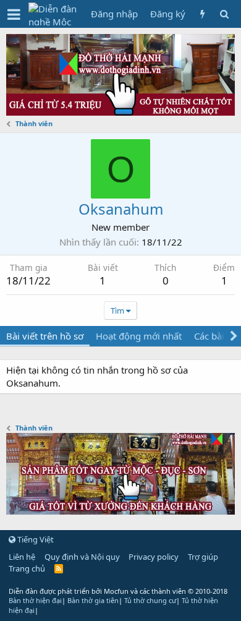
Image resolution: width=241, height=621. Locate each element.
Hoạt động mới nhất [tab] (139, 336)
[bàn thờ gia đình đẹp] (120, 112)
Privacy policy (154, 556)
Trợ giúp (203, 556)
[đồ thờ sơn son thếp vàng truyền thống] (120, 511)
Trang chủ (27, 568)
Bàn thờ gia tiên (93, 600)
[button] (13, 14)
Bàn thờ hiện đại (35, 600)
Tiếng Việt (34, 539)
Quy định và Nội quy (82, 556)
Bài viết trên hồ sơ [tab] (44, 336)
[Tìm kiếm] (224, 13)
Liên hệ (22, 556)
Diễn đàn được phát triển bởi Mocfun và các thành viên (118, 591)
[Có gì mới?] (202, 13)
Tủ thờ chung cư (150, 600)
